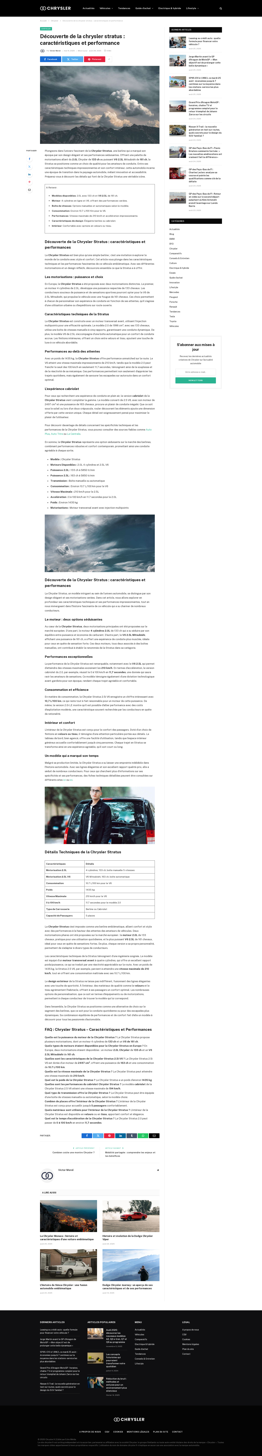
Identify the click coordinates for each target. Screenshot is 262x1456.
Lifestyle (191, 8)
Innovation (174, 282)
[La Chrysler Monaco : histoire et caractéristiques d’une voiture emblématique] (68, 1216)
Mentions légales (190, 1344)
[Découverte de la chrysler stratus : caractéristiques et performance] (100, 105)
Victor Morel (55, 51)
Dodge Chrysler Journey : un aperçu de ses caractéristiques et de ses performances (127, 1287)
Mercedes (174, 292)
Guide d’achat (143, 8)
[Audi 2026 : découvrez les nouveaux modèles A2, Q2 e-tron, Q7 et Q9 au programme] (95, 1333)
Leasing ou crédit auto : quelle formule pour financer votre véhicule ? (204, 41)
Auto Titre (57, 433)
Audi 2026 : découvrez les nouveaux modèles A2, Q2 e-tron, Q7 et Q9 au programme (116, 1336)
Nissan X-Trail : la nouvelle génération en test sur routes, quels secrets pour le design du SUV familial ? (205, 131)
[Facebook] (29, 159)
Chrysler (46, 29)
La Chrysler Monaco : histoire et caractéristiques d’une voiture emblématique (67, 1238)
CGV (184, 1334)
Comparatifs (175, 253)
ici (64, 779)
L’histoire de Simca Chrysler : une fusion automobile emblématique (63, 1287)
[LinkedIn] (29, 174)
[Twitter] (29, 167)
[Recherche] (220, 8)
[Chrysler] (57, 8)
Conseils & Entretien (179, 258)
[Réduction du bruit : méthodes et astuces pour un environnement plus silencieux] (95, 1382)
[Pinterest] (29, 182)
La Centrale (73, 433)
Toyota (172, 321)
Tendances (124, 8)
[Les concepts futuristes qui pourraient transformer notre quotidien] (95, 1358)
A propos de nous (190, 1329)
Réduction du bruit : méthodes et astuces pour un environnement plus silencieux (116, 1385)
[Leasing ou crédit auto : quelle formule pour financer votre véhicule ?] (177, 42)
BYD (171, 244)
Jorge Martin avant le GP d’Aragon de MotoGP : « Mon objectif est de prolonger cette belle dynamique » (204, 61)
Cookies (186, 1339)
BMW (172, 239)
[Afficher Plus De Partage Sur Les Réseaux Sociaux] (109, 59)
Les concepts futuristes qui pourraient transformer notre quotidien (115, 1360)
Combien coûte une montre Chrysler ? (73, 1152)
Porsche (173, 302)
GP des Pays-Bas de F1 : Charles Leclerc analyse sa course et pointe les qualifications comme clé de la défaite (205, 175)
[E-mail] (29, 190)
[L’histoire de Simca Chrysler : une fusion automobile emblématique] (68, 1265)
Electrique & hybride (169, 8)
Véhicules (105, 8)
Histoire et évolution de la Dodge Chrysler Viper (127, 1238)
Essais (172, 273)
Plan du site (188, 1349)
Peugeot (173, 297)
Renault (173, 307)
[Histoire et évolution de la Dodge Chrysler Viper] (131, 1216)
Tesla (172, 316)
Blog (171, 234)
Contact (186, 1354)
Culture (173, 263)
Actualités (88, 8)
